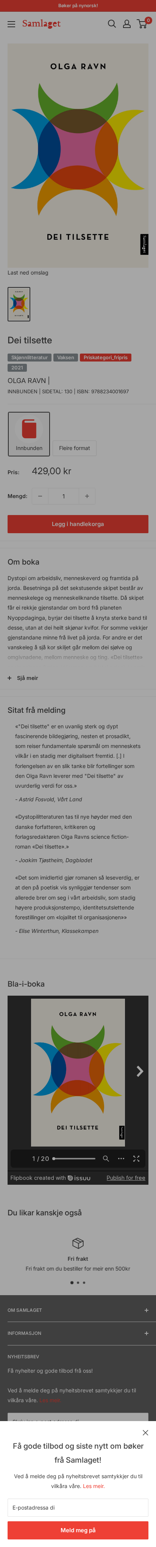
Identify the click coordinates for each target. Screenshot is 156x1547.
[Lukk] (145, 1432)
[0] (142, 23)
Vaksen (65, 357)
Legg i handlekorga (78, 524)
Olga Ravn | (29, 381)
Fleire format (74, 448)
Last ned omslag (28, 272)
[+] (87, 496)
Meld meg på (78, 1530)
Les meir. (94, 1486)
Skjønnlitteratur (29, 357)
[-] (40, 496)
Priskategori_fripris (106, 357)
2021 (17, 368)
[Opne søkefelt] (112, 24)
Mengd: (17, 496)
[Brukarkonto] (127, 24)
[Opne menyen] (11, 24)
